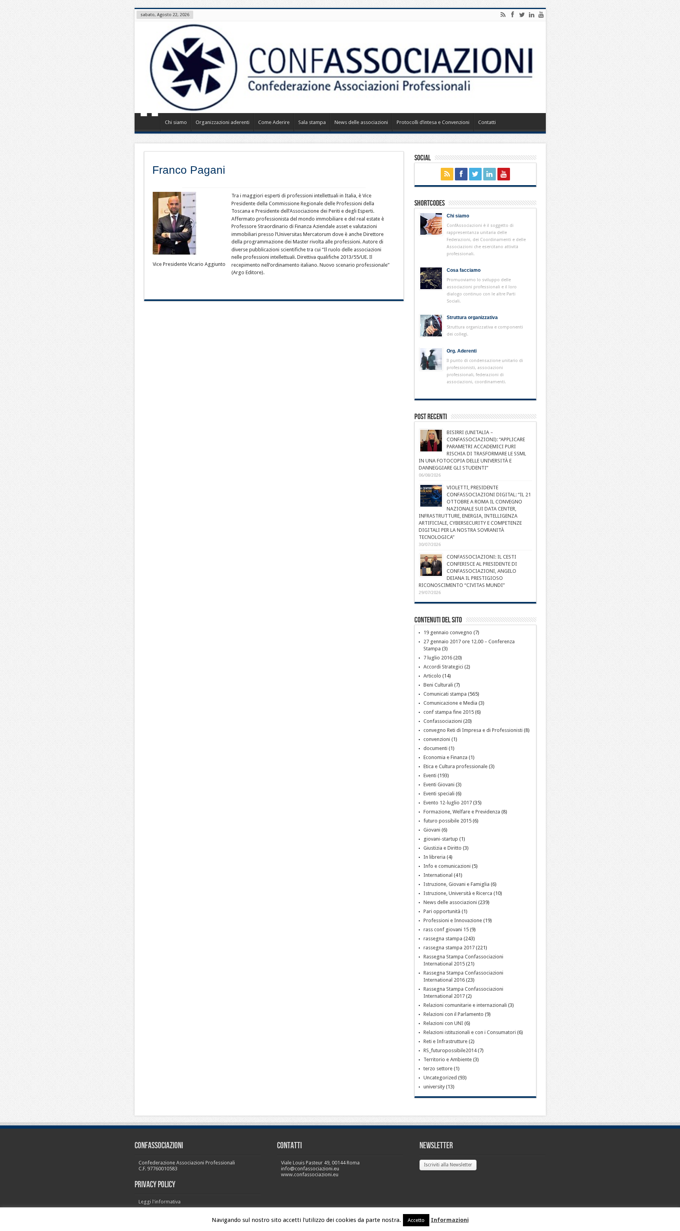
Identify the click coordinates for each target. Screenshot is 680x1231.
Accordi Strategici (443, 667)
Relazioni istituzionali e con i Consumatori (469, 1032)
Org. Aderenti (462, 351)
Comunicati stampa (445, 694)
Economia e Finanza (445, 757)
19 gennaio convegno (447, 632)
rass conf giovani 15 (446, 929)
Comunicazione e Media (450, 703)
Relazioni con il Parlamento (453, 1014)
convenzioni (436, 739)
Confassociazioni (442, 721)
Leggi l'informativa (160, 1202)
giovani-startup (440, 839)
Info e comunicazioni (447, 866)
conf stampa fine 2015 (448, 712)
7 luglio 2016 (437, 658)
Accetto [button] (416, 1220)
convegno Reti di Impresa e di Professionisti (473, 730)
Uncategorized (440, 1078)
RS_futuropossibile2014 (450, 1050)
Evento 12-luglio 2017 (447, 803)
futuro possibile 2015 (447, 821)
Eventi (429, 775)
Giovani (431, 830)
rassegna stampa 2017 (449, 948)
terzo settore (438, 1068)
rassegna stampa (442, 938)
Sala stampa (312, 122)
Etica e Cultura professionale (455, 766)
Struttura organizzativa (472, 317)
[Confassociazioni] (340, 67)
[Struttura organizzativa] (431, 325)
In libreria (434, 857)
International (438, 875)
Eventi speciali (439, 794)
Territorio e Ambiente (447, 1059)
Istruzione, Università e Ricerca (457, 893)
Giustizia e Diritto (442, 848)
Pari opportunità (441, 911)
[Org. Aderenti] (431, 359)
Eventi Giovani (439, 784)
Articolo (432, 676)
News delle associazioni (361, 122)
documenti (435, 748)
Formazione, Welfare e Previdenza (461, 812)
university (434, 1087)
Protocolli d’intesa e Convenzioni (433, 122)
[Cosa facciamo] (431, 278)
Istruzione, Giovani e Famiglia (456, 884)
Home (149, 123)
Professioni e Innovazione (452, 920)
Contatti (487, 122)
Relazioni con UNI (443, 1023)
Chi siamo (176, 122)
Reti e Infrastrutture (445, 1041)
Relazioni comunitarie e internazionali (465, 1005)
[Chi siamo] (431, 224)
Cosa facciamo (463, 270)
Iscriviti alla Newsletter (448, 1165)
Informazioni (450, 1220)
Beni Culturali (438, 685)
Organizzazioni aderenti (222, 122)
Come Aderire (274, 122)
